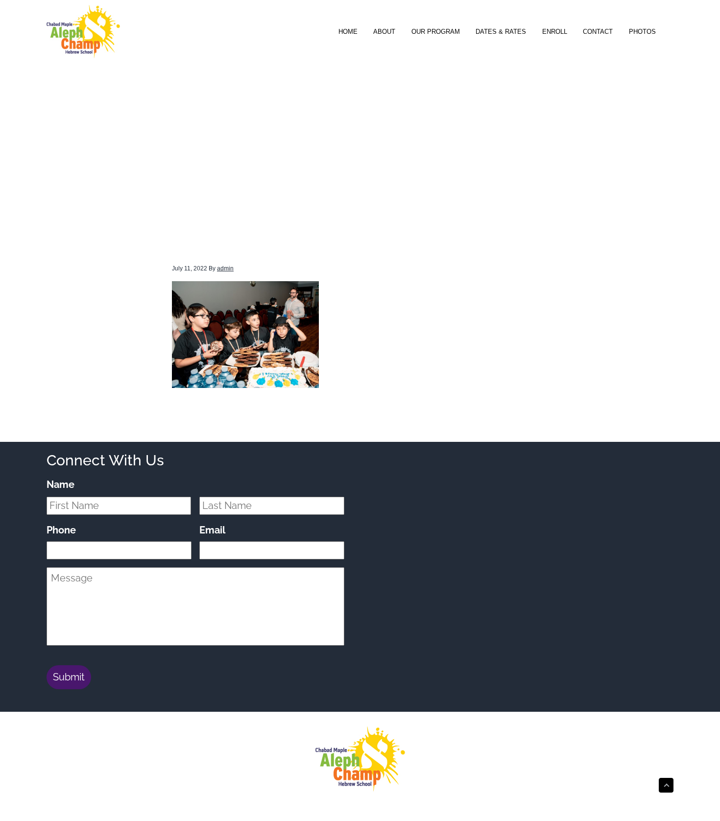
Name (60, 484)
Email (212, 530)
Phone (61, 530)
